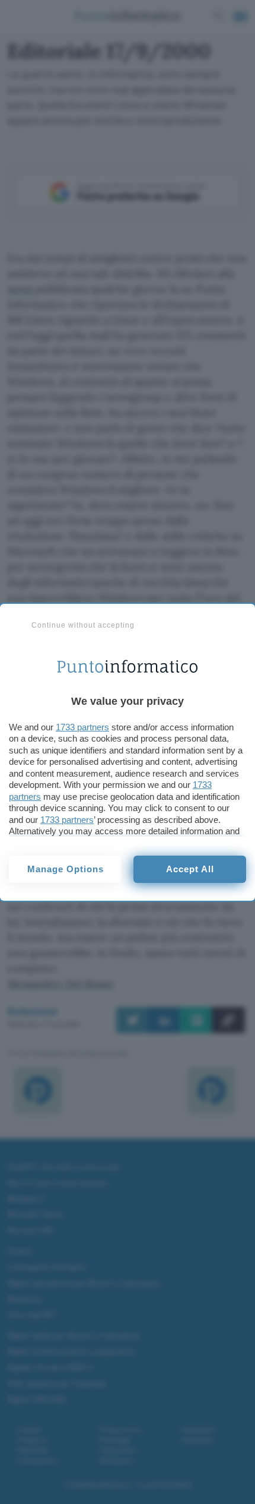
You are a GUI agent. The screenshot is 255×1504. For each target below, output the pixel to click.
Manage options (65, 869)
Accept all (190, 869)
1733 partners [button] (82, 727)
